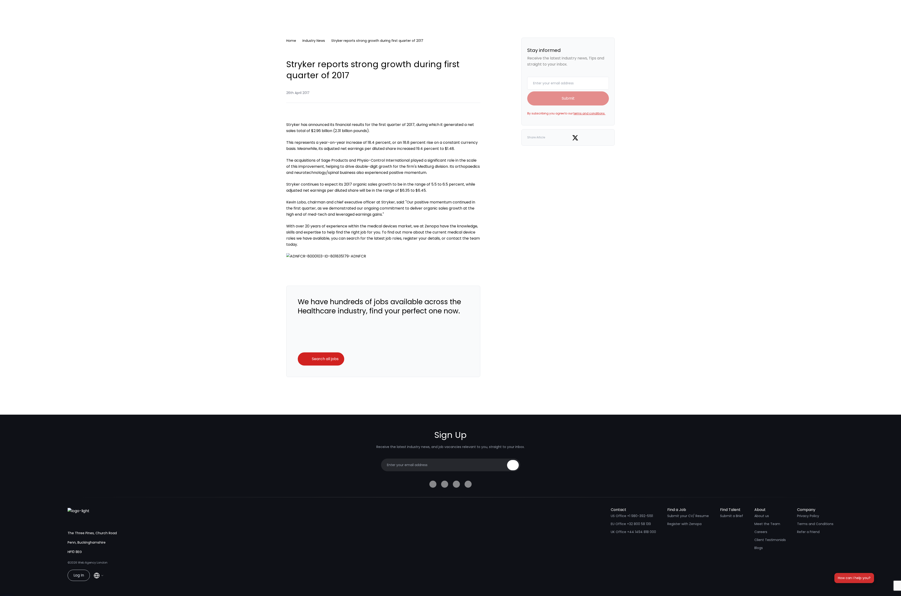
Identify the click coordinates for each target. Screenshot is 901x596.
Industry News (313, 40)
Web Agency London (92, 563)
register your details (421, 238)
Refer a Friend (808, 532)
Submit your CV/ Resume (688, 516)
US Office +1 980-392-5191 (632, 516)
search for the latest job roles (374, 238)
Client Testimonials (770, 540)
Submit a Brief (731, 516)
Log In (78, 575)
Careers (760, 532)
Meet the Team (767, 524)
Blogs (758, 547)
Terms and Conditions (815, 524)
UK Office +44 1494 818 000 (633, 532)
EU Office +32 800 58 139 (631, 524)
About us (761, 516)
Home (291, 40)
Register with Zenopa (684, 524)
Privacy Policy (808, 516)
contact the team (463, 238)
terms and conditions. (589, 113)
